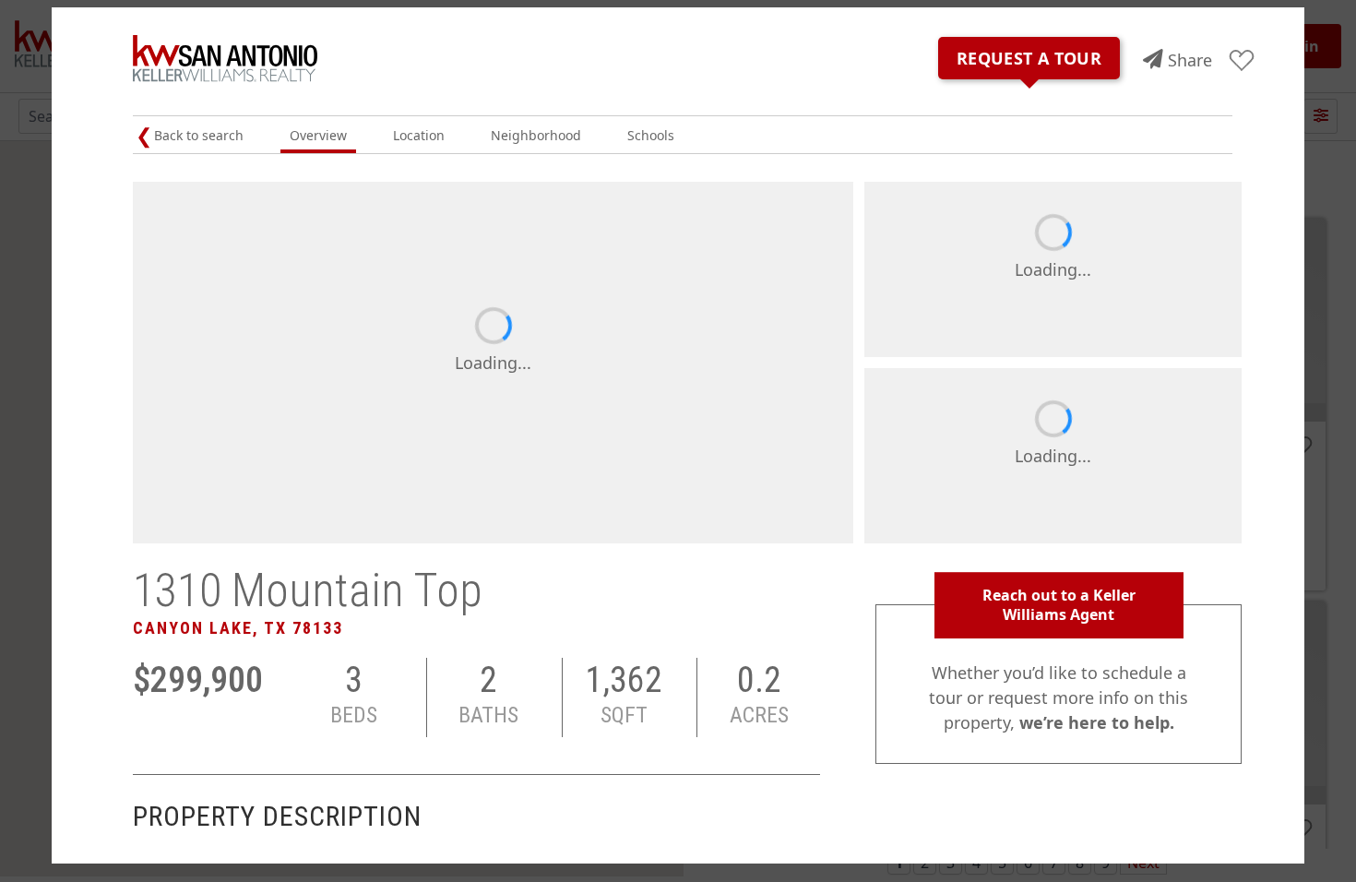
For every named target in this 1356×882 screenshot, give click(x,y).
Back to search (199, 135)
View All (1179, 507)
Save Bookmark (1242, 61)
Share (1190, 60)
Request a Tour (1029, 58)
